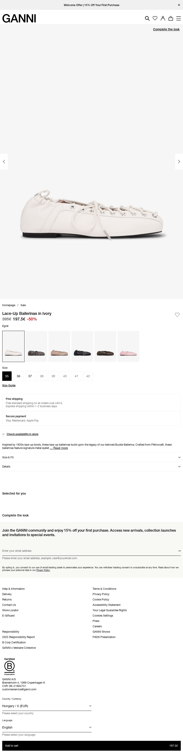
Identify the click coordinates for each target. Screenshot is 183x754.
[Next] (179, 161)
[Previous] (4, 161)
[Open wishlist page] (155, 18)
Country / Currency (11, 699)
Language (7, 720)
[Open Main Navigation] (178, 18)
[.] (91, 5)
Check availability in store (22, 434)
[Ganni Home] (19, 18)
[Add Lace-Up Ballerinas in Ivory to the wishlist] (177, 314)
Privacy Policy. (43, 570)
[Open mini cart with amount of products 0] (170, 18)
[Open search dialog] (147, 18)
